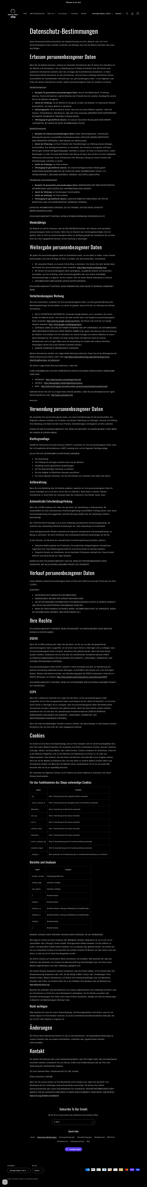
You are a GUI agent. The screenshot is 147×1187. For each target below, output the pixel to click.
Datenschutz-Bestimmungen (47, 1137)
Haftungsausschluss (77, 1141)
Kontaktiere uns (62, 1141)
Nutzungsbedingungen (67, 1137)
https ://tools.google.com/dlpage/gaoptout (65, 324)
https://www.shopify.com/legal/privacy (92, 267)
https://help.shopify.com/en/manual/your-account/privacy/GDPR (82, 677)
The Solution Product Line (19, 1179)
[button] (51, 13)
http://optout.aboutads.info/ (62, 395)
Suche (33, 1137)
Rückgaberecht (99, 1137)
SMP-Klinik (111, 1137)
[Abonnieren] (92, 1122)
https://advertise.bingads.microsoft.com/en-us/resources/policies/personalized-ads (74, 386)
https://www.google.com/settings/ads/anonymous (63, 383)
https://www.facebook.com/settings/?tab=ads (63, 379)
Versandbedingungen (84, 1137)
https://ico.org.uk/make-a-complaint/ (44, 1095)
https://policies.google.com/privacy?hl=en (63, 321)
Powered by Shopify (32, 1179)
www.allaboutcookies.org (39, 984)
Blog (88, 1141)
